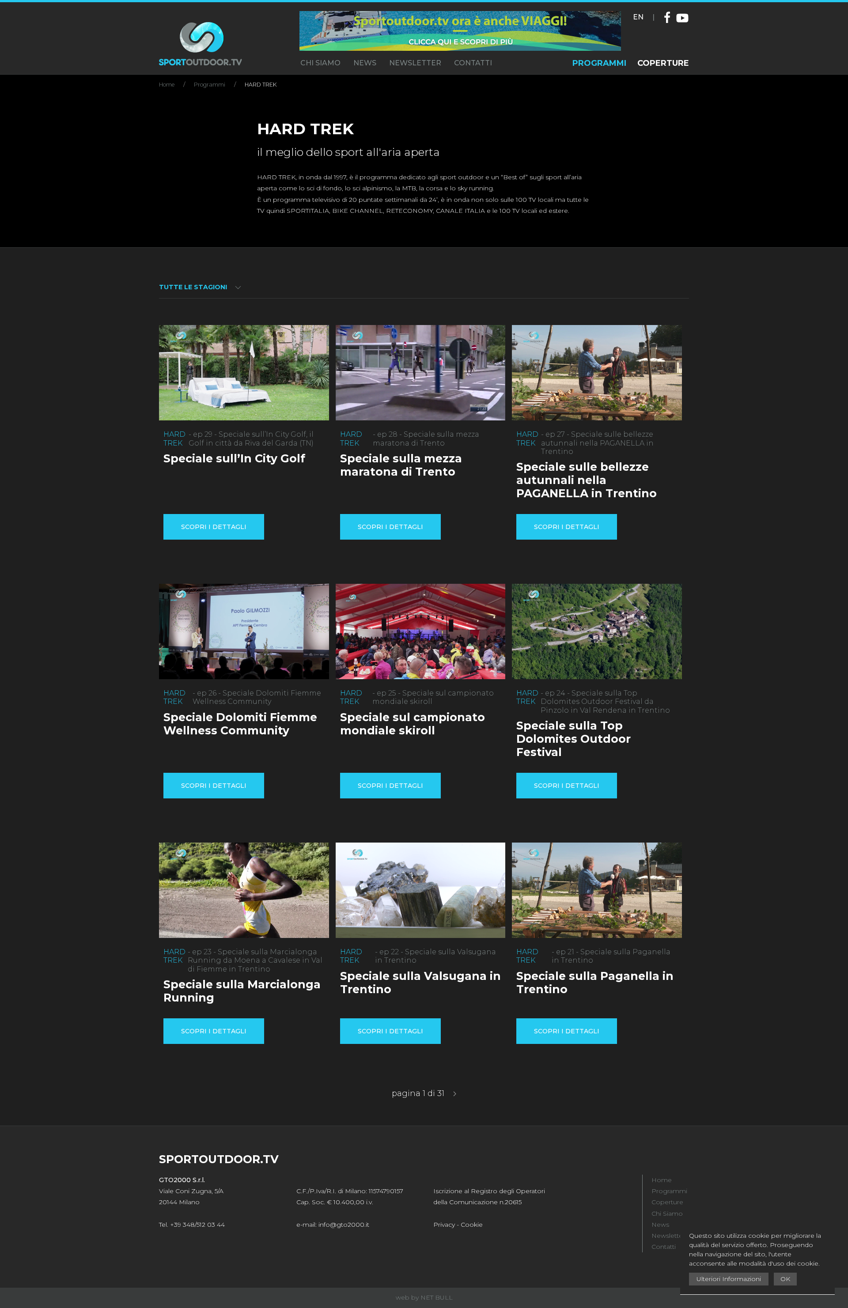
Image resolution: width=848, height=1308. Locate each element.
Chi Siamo (667, 1213)
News (660, 1225)
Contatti (663, 1247)
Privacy (444, 1225)
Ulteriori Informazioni (729, 1279)
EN (638, 17)
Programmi (209, 84)
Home (166, 84)
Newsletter (668, 1236)
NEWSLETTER (415, 63)
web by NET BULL (424, 1297)
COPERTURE (663, 63)
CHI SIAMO (320, 63)
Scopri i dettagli (213, 527)
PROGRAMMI (599, 63)
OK (785, 1279)
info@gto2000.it (343, 1225)
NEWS (364, 63)
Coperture (667, 1202)
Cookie (472, 1225)
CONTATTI (473, 63)
